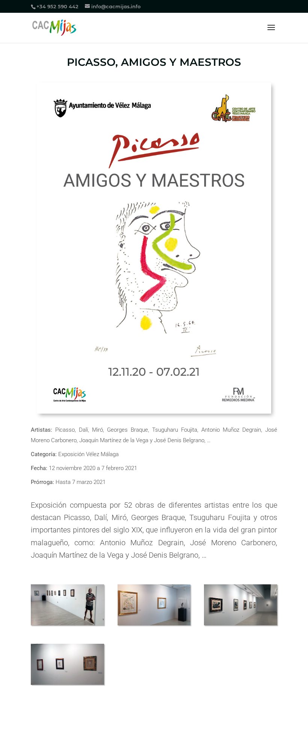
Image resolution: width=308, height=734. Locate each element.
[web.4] (67, 684)
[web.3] (240, 625)
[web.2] (154, 625)
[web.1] (67, 625)
